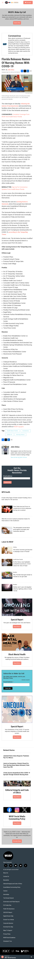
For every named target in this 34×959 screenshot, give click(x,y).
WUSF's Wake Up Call (17, 12)
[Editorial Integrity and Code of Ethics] (17, 783)
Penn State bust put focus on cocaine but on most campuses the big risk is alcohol (22, 508)
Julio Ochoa (11, 70)
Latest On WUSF (7, 542)
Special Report (17, 619)
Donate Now (17, 841)
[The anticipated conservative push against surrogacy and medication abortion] (7, 530)
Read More (17, 626)
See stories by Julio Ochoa (19, 457)
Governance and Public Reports (11, 901)
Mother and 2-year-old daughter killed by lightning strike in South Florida (22, 589)
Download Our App (8, 926)
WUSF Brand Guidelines (9, 937)
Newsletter (6, 880)
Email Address (8, 682)
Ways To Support (7, 930)
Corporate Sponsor (8, 923)
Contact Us (6, 876)
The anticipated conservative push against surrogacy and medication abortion (21, 529)
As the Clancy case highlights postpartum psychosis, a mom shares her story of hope (22, 563)
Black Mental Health (17, 654)
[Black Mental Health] (17, 642)
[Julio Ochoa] (5, 449)
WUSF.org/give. (19, 426)
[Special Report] (17, 607)
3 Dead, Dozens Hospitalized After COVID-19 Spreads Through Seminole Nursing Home (16, 773)
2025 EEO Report (7, 912)
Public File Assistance (8, 908)
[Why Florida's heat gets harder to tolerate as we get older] (7, 575)
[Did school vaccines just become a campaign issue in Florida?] (7, 550)
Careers (5, 891)
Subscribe (17, 23)
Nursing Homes (20, 434)
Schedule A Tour (7, 941)
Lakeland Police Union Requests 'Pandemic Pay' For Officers (16, 757)
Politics (15, 547)
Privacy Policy (6, 934)
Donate (28, 2)
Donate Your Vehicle (8, 919)
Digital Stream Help (8, 916)
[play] (2, 957)
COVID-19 (9, 434)
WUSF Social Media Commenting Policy (17, 817)
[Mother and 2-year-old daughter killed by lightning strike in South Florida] (7, 587)
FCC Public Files (7, 905)
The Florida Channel (8, 898)
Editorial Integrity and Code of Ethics (17, 791)
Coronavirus (14, 35)
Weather (15, 572)
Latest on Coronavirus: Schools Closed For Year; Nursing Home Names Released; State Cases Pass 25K (16, 765)
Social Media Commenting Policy (11, 887)
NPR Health (6, 492)
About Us (5, 873)
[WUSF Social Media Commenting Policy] (17, 810)
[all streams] (32, 957)
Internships (6, 894)
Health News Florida (12, 430)
